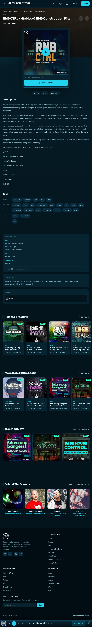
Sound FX (67, 210)
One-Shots (25, 216)
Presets (50, 580)
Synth (25, 205)
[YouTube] (16, 554)
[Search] (54, 3)
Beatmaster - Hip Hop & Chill (11, 405)
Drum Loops (42, 205)
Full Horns (47, 210)
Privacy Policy (53, 563)
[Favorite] (6, 324)
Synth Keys (28, 210)
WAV (49, 587)
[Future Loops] (46, 298)
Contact (50, 542)
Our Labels (51, 552)
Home (5, 11)
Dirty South (17, 199)
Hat (66, 205)
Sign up (85, 3)
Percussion (17, 210)
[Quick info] (21, 324)
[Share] (87, 18)
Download (14, 340)
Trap (49, 199)
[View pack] (3, 623)
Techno (5, 580)
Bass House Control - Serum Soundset (76, 464)
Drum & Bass (7, 587)
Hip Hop (27, 199)
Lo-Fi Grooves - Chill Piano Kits (81, 405)
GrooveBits (63, 408)
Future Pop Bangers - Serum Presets (59, 405)
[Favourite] (81, 18)
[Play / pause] (46, 52)
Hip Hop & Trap (8, 573)
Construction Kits (54, 583)
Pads (81, 205)
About (50, 538)
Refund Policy (52, 556)
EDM (4, 583)
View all (83, 317)
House (5, 577)
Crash (73, 205)
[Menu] (4, 3)
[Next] (18, 623)
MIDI (49, 590)
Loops (15, 216)
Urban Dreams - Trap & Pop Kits (59, 349)
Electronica (7, 590)
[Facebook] (21, 554)
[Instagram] (5, 554)
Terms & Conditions (55, 559)
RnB (10, 11)
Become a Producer (55, 549)
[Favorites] (60, 3)
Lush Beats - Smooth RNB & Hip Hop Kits (81, 349)
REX (14, 221)
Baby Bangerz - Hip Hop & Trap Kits (12, 349)
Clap (75, 210)
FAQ (49, 545)
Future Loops (10, 23)
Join (40, 605)
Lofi (74, 401)
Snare (59, 205)
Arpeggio (16, 205)
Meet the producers (78, 484)
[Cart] (67, 3)
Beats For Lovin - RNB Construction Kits (34, 349)
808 (32, 205)
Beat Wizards (41, 352)
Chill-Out (8, 401)
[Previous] (9, 623)
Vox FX (57, 210)
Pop (35, 199)
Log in (74, 3)
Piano (38, 210)
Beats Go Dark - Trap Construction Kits (36, 405)
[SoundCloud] (10, 554)
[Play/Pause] (14, 623)
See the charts (80, 429)
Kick (51, 205)
